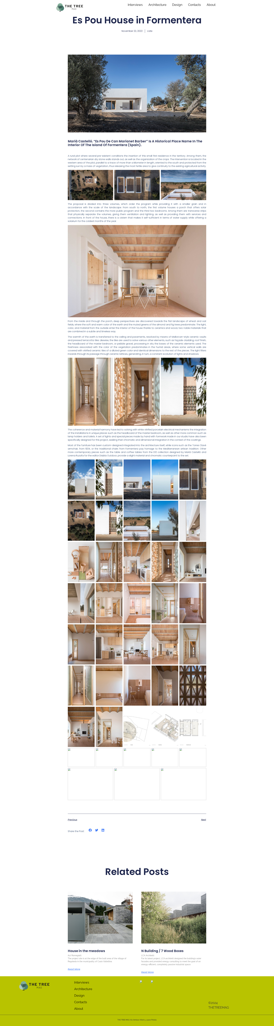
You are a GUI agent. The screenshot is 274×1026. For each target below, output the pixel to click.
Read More (74, 969)
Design (177, 5)
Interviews (135, 5)
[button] (90, 830)
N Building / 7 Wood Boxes (162, 951)
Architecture (157, 5)
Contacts (194, 5)
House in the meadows (86, 951)
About (211, 5)
